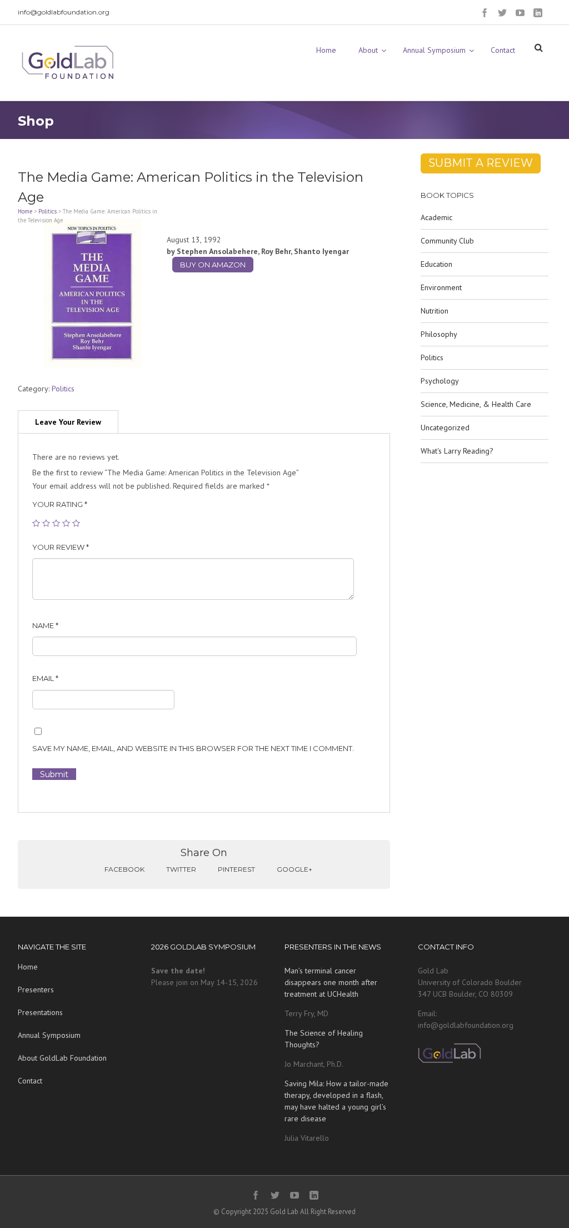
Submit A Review (480, 163)
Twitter (181, 869)
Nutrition (434, 311)
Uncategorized (445, 427)
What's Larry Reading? (457, 451)
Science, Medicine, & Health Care (476, 404)
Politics (47, 211)
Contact (30, 1081)
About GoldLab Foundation (62, 1058)
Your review (60, 547)
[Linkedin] (537, 12)
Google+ (294, 869)
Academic (436, 217)
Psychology (440, 381)
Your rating (59, 504)
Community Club (447, 241)
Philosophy (439, 334)
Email (45, 678)
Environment (441, 287)
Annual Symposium (49, 1035)
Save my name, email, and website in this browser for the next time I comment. (193, 748)
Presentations (40, 1012)
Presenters (36, 990)
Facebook (124, 869)
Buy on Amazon (213, 264)
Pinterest (236, 869)
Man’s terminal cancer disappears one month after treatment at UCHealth (330, 982)
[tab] (68, 421)
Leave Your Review (68, 422)
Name (45, 625)
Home (25, 211)
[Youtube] (520, 12)
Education (436, 264)
